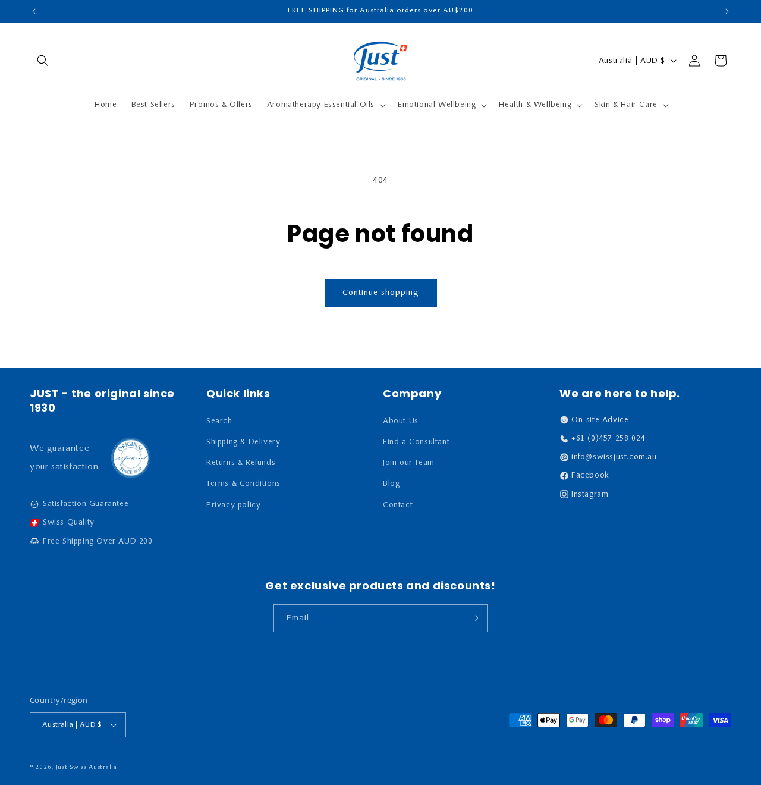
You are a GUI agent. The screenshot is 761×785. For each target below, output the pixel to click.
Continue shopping (380, 292)
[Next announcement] (727, 11)
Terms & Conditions (243, 483)
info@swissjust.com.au (614, 457)
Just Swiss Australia (86, 767)
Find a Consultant (416, 442)
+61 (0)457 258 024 (608, 438)
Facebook (590, 475)
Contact (398, 505)
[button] (43, 61)
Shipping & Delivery (243, 442)
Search (219, 421)
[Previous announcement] (34, 11)
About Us (401, 421)
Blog (391, 483)
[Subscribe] (474, 618)
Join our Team (409, 463)
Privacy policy (233, 505)
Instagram (589, 494)
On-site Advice (599, 420)
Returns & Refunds (240, 463)
